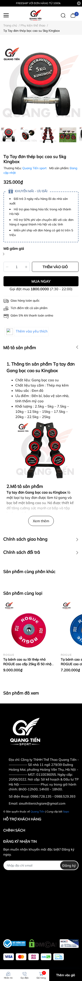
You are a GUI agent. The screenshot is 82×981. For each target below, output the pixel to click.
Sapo (66, 811)
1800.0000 (40, 289)
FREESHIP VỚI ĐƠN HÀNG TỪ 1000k (38, 3)
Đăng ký (69, 865)
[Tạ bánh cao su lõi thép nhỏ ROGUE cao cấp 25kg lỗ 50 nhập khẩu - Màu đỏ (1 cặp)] (28, 625)
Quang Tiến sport (34, 168)
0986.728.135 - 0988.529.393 (52, 796)
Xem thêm (41, 521)
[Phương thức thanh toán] (33, 956)
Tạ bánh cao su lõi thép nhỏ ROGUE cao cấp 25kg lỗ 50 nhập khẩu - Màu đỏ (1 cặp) (28, 664)
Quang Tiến (38, 811)
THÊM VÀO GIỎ (55, 267)
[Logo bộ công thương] (41, 942)
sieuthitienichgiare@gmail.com (42, 803)
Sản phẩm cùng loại (22, 593)
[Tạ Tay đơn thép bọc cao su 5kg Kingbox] (41, 83)
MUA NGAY (41, 281)
